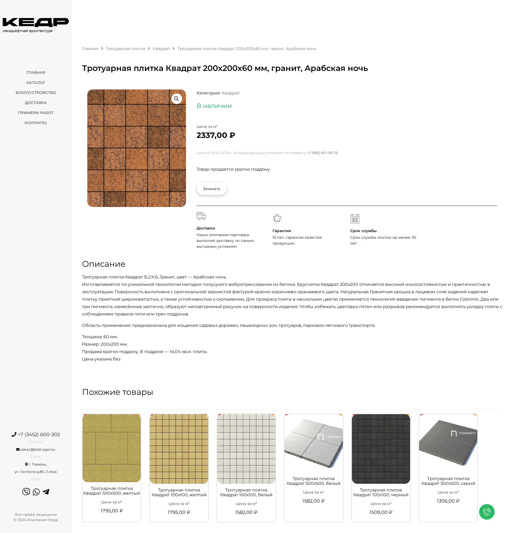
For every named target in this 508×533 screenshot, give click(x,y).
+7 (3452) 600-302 (38, 434)
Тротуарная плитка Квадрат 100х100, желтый (179, 492)
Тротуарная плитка (125, 48)
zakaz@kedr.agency (37, 449)
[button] (176, 98)
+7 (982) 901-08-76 (322, 153)
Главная (90, 48)
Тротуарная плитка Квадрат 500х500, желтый (111, 491)
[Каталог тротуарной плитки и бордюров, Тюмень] (36, 25)
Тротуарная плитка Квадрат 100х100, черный (381, 492)
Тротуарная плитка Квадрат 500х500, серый (448, 481)
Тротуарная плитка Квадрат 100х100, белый (246, 492)
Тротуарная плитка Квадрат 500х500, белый (314, 481)
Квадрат (161, 48)
